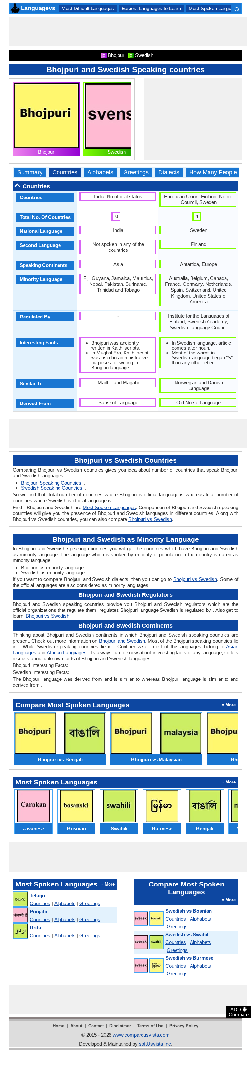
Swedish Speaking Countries (51, 487)
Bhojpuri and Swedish (122, 641)
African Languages (67, 652)
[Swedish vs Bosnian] (148, 918)
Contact (96, 1026)
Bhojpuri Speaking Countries (51, 483)
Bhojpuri (46, 152)
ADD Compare (239, 1011)
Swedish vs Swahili (187, 934)
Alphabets (100, 172)
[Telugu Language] (20, 899)
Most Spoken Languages (215, 8)
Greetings (136, 172)
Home (58, 1026)
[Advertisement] (128, 31)
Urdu (35, 927)
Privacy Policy (183, 1026)
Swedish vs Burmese (189, 958)
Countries (64, 172)
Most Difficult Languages (87, 8)
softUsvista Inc (155, 1044)
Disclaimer (120, 1026)
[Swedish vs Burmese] (148, 965)
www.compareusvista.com (141, 1035)
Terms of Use (150, 1026)
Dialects (169, 172)
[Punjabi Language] (20, 915)
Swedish (117, 152)
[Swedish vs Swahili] (148, 942)
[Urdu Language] (20, 931)
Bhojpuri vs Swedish (150, 519)
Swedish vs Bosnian (188, 911)
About (76, 1026)
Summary (29, 172)
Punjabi (38, 911)
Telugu (37, 895)
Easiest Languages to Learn (151, 8)
